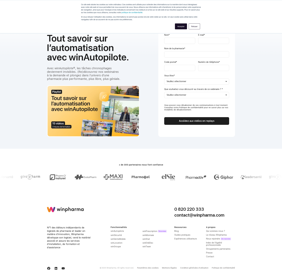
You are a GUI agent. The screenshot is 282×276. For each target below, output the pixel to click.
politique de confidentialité (131, 12)
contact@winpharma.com (199, 215)
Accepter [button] (180, 26)
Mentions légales (169, 268)
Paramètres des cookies (148, 268)
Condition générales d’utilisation (194, 268)
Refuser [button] (194, 26)
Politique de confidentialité (223, 268)
